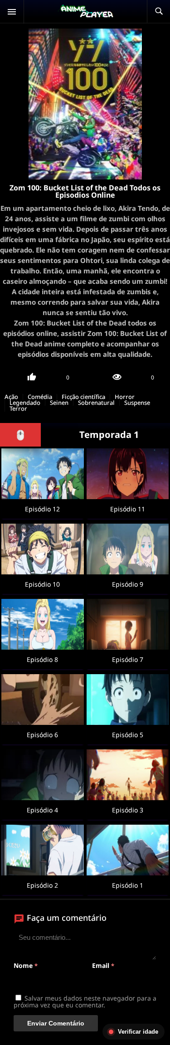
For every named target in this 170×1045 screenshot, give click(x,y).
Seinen (59, 403)
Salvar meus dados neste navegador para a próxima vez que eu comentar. (85, 1001)
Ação (11, 397)
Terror (18, 409)
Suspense (137, 403)
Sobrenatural (96, 403)
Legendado (25, 403)
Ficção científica (83, 397)
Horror (125, 397)
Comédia (40, 397)
